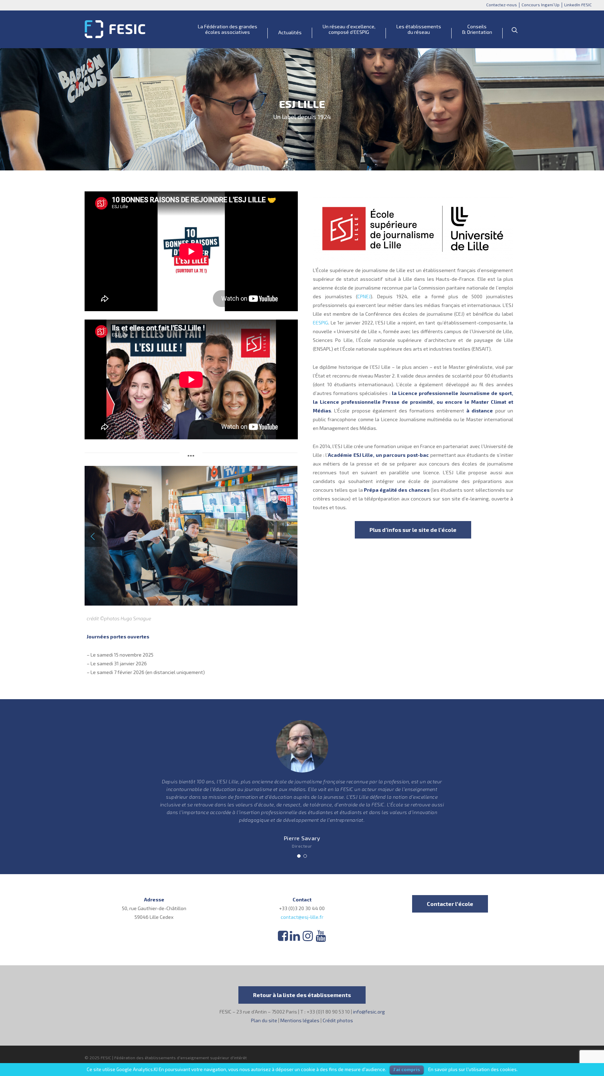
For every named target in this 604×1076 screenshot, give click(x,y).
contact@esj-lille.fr (302, 917)
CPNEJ (364, 296)
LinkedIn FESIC (578, 4)
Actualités (290, 32)
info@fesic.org (369, 1012)
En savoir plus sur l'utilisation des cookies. (473, 1069)
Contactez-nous (501, 4)
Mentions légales (299, 1020)
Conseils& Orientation (477, 29)
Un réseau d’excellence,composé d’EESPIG (349, 29)
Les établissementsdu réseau (418, 29)
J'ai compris (406, 1069)
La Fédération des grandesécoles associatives (227, 29)
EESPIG (320, 322)
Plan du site (264, 1020)
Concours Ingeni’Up (541, 4)
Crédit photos (338, 1020)
